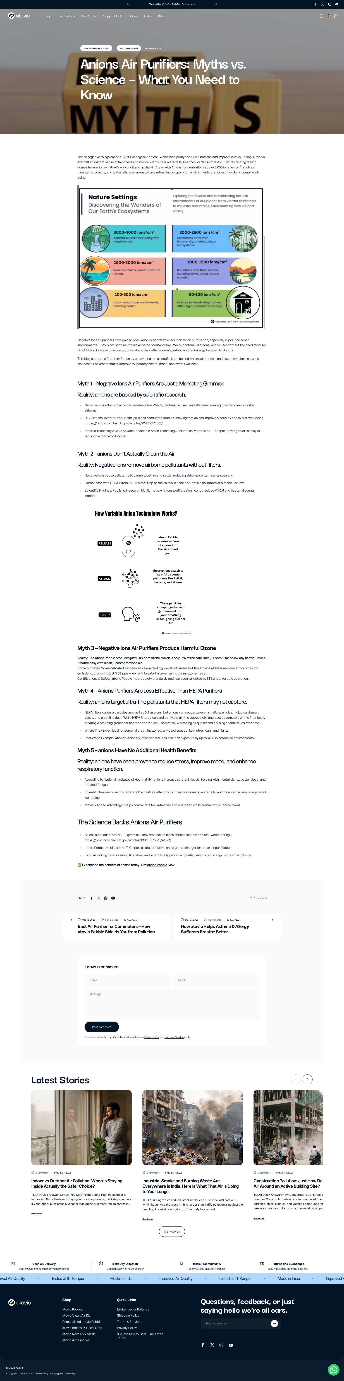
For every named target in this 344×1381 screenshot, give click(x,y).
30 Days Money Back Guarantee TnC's (140, 1336)
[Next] (216, 4)
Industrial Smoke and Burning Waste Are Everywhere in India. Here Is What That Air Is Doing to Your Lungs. (190, 1186)
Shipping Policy (128, 1315)
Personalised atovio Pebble (82, 1322)
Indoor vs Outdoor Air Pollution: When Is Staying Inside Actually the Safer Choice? (76, 1183)
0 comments (260, 898)
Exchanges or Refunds (133, 1309)
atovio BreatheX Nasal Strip (82, 1328)
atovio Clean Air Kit (76, 1315)
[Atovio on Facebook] (203, 1345)
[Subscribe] (274, 1323)
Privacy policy (11, 1373)
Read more (36, 1213)
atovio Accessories (76, 1340)
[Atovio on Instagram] (221, 1345)
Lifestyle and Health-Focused (96, 48)
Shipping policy (56, 1373)
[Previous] (128, 4)
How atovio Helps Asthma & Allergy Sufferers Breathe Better (215, 929)
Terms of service (27, 1373)
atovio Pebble (157, 865)
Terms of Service (174, 1037)
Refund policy (42, 1373)
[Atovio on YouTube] (231, 1345)
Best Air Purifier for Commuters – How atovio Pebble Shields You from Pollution (116, 929)
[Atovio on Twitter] (212, 1345)
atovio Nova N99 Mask (78, 1334)
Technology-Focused (129, 48)
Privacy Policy (151, 1037)
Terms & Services (129, 1322)
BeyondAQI (70, 1373)
